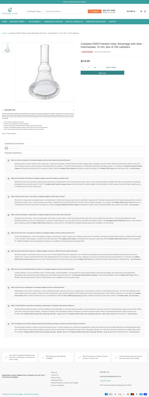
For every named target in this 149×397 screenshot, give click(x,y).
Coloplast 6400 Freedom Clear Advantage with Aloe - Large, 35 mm (45, 314)
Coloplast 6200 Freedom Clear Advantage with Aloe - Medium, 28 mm (45, 332)
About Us (54, 372)
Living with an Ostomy (96, 22)
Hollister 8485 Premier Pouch (123, 202)
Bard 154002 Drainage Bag (72, 295)
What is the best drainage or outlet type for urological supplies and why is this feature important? (41, 214)
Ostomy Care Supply (15, 394)
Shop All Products (74, 22)
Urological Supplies (53, 22)
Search (96, 11)
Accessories (34, 22)
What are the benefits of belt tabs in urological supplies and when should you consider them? (40, 178)
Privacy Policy (55, 377)
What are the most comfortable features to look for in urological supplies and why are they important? (42, 269)
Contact (112, 22)
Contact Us (55, 375)
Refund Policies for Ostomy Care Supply (64, 383)
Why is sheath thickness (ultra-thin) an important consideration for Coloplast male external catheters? (42, 305)
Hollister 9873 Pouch (107, 168)
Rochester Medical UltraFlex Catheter (67, 205)
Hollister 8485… (124, 295)
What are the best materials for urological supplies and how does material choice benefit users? (41, 160)
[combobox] (73, 11)
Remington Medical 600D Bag (115, 220)
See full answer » (135, 168)
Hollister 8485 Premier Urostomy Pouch (58, 184)
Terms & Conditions (57, 385)
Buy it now (102, 73)
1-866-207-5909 (105, 381)
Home (4, 22)
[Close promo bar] (148, 1)
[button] (15, 171)
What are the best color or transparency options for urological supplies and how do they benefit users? (42, 233)
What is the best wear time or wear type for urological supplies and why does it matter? (38, 196)
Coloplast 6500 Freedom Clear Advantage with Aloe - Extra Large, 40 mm (91, 314)
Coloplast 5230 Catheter (67, 168)
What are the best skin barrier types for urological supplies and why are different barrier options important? (44, 251)
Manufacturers (17, 22)
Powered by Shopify (31, 394)
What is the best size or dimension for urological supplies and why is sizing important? (37, 287)
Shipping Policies (57, 380)
